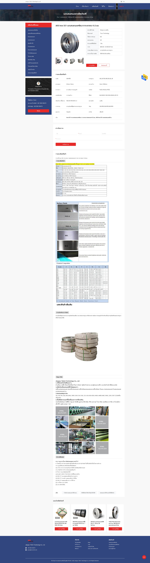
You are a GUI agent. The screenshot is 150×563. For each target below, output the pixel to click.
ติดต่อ (38, 111)
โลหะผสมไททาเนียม (33, 66)
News (89, 542)
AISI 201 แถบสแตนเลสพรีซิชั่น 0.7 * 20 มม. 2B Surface (97, 523)
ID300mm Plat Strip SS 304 (88, 492)
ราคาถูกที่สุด (92, 65)
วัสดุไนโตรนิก (31, 69)
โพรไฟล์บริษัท (78, 542)
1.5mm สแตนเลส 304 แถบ (70, 492)
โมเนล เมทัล (31, 56)
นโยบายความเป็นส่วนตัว (93, 548)
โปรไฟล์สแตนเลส (32, 53)
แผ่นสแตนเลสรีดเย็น (33, 30)
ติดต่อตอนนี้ (104, 65)
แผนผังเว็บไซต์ (91, 546)
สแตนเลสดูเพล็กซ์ (32, 72)
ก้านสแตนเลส (31, 46)
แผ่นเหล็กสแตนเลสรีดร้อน (34, 33)
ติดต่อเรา (77, 548)
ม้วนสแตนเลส (31, 36)
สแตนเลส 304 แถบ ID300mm (107, 492)
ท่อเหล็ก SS (30, 43)
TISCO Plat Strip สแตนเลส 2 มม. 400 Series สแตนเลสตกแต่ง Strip (114, 523)
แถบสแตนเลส (63, 17)
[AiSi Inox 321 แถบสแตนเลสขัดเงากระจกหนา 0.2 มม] (70, 42)
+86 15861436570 (41, 103)
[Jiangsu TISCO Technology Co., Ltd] (30, 6)
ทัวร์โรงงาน (77, 544)
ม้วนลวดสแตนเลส (32, 49)
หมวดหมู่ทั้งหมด (112, 548)
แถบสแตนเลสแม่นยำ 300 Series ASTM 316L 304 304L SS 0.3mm (61, 523)
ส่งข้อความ (66, 144)
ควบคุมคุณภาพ (78, 546)
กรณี (89, 544)
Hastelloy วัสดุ (31, 59)
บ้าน (58, 17)
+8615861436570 (38, 106)
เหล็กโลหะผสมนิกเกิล (33, 63)
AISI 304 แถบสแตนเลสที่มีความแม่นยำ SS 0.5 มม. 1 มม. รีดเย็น (79, 523)
